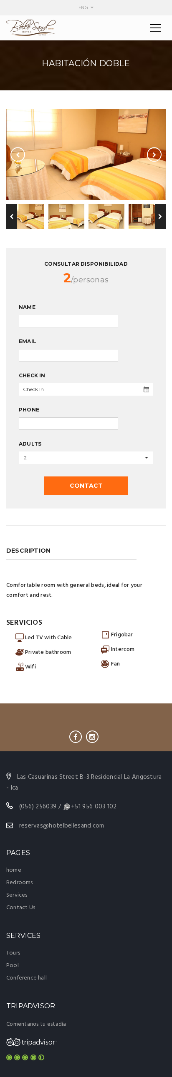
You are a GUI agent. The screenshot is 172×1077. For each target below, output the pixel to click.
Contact (86, 485)
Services (17, 895)
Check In (32, 375)
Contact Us (20, 907)
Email (27, 341)
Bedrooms (19, 883)
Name (27, 307)
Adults (30, 444)
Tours (13, 953)
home (13, 870)
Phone (29, 409)
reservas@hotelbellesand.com (61, 826)
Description (28, 550)
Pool (12, 965)
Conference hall (26, 978)
